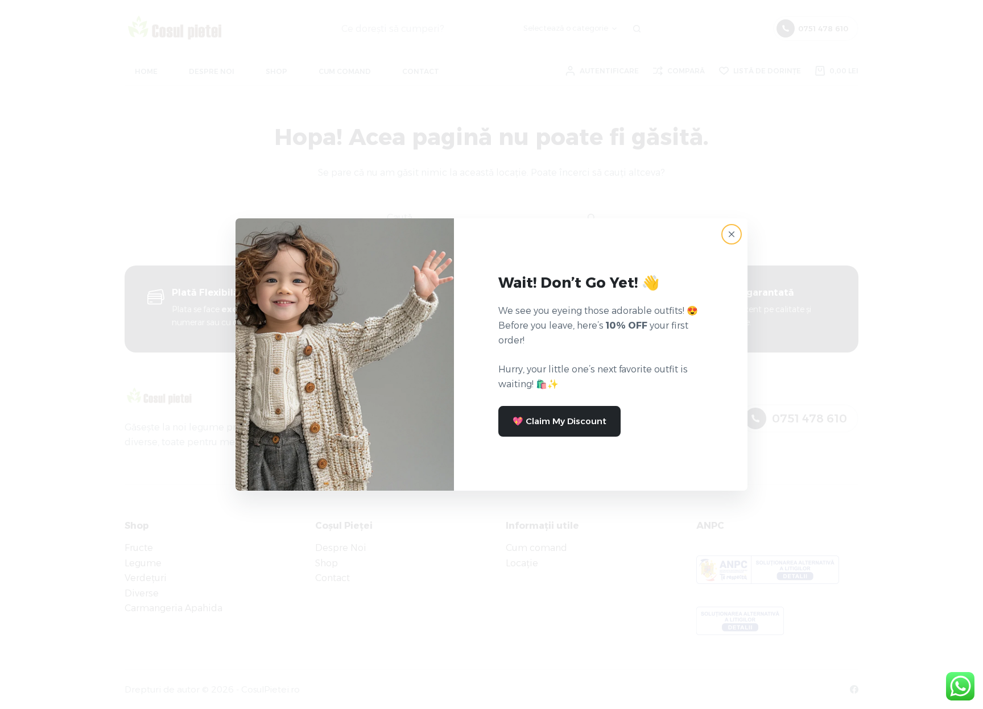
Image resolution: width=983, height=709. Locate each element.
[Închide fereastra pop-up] (732, 234)
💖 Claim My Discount (559, 421)
